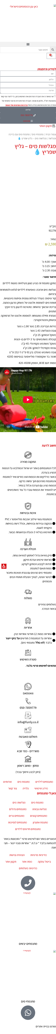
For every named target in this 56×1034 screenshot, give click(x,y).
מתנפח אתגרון (40, 822)
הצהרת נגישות (17, 855)
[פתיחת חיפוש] (28, 50)
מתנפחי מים (38, 134)
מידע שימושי (41, 788)
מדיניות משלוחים (28, 868)
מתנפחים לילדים (44, 782)
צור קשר (12, 788)
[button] (28, 44)
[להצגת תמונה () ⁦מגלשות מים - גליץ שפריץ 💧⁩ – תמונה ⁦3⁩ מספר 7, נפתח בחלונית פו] (35, 205)
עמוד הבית (51, 134)
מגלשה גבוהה (39, 809)
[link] (28, 686)
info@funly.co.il (28, 722)
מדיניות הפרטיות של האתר (16, 105)
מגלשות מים (19, 802)
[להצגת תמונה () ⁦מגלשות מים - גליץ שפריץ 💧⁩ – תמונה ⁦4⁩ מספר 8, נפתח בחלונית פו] (21, 205)
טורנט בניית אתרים (46, 1026)
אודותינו (7, 782)
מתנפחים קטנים (38, 816)
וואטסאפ (28, 693)
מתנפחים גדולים (18, 809)
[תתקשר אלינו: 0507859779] (28, 701)
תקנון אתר (10, 861)
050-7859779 (28, 708)
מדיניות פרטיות (38, 855)
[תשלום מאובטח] (28, 730)
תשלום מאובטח (28, 737)
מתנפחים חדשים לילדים (28, 829)
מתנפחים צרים (16, 816)
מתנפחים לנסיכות (17, 822)
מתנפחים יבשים (28, 944)
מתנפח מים (24, 782)
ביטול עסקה (44, 861)
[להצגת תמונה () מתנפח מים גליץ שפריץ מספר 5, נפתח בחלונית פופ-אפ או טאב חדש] (28, 176)
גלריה (26, 788)
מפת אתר (27, 861)
